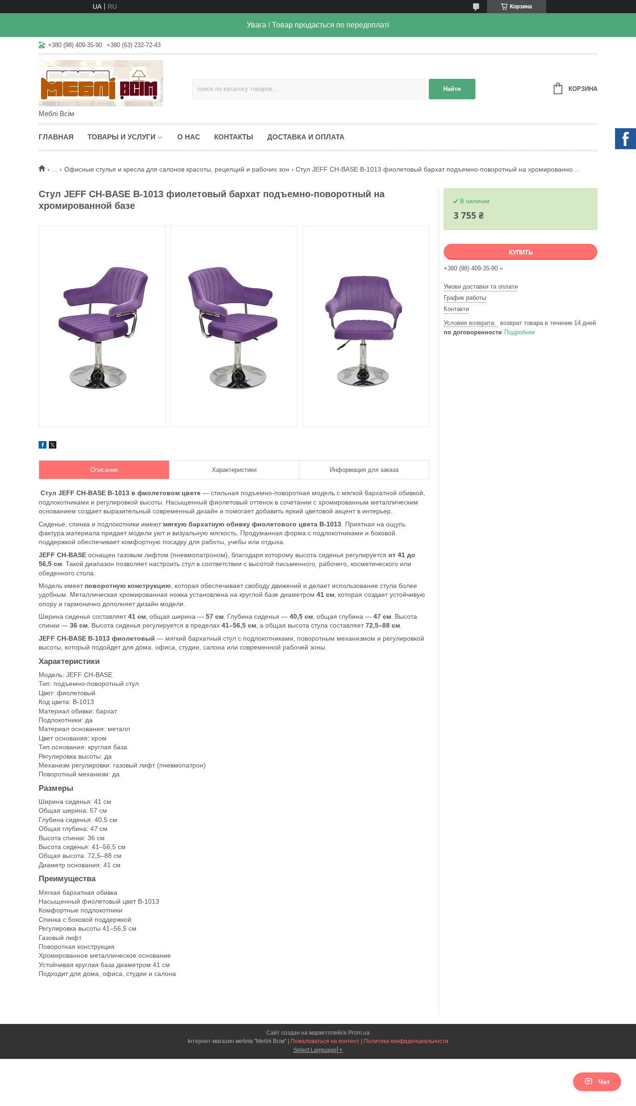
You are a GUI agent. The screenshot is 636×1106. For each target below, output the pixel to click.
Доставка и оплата (306, 136)
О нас (188, 136)
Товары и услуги (122, 136)
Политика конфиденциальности (406, 1041)
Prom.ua (359, 1033)
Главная (56, 136)
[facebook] (43, 446)
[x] (52, 446)
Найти (452, 88)
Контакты (233, 136)
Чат (604, 1081)
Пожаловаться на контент (325, 1041)
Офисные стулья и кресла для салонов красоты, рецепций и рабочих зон (176, 169)
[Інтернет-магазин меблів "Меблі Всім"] (115, 82)
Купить (521, 252)
